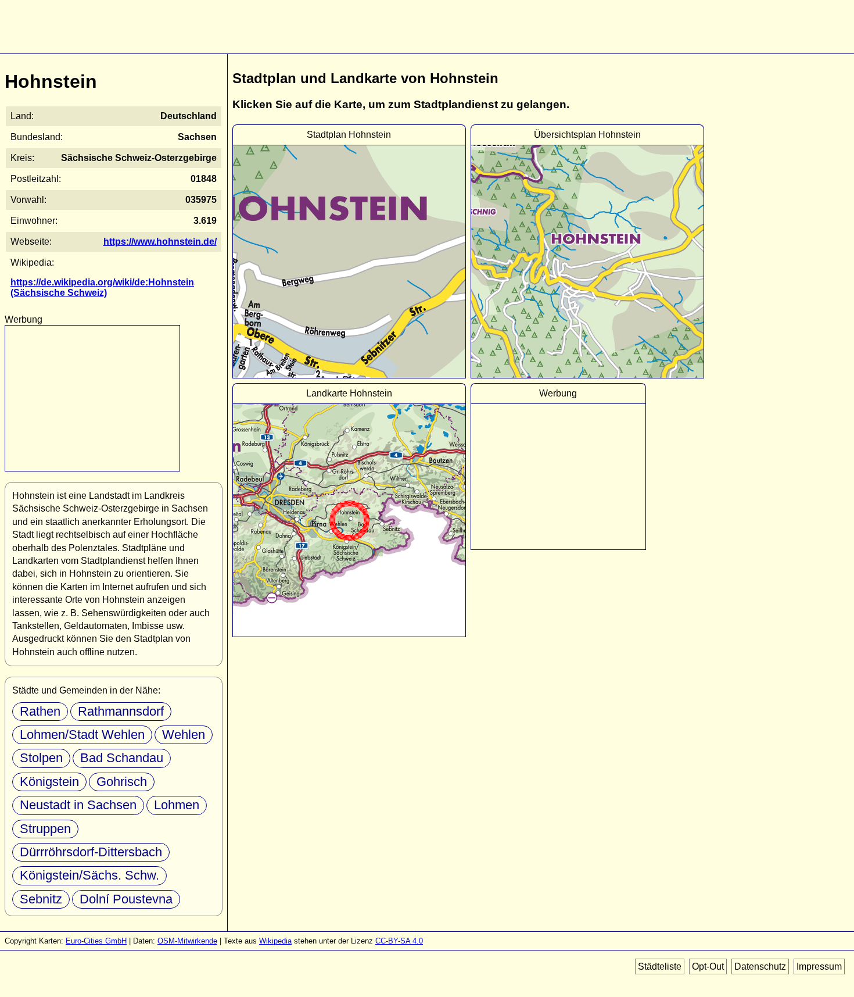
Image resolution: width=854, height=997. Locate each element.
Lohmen (176, 805)
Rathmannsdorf (121, 711)
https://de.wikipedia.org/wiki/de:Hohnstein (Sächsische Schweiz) (102, 287)
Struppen (45, 828)
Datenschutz (760, 966)
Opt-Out (708, 966)
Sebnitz (41, 899)
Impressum (819, 966)
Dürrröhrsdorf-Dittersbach (91, 852)
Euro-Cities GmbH (96, 941)
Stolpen (41, 758)
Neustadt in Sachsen (78, 805)
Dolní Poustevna (126, 899)
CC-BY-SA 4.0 (399, 941)
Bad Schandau (121, 758)
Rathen (40, 711)
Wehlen (183, 734)
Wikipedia (275, 941)
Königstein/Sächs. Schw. (89, 875)
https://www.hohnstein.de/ (160, 241)
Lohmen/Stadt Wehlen (82, 734)
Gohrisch (121, 781)
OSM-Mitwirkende (187, 941)
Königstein (49, 781)
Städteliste (659, 966)
